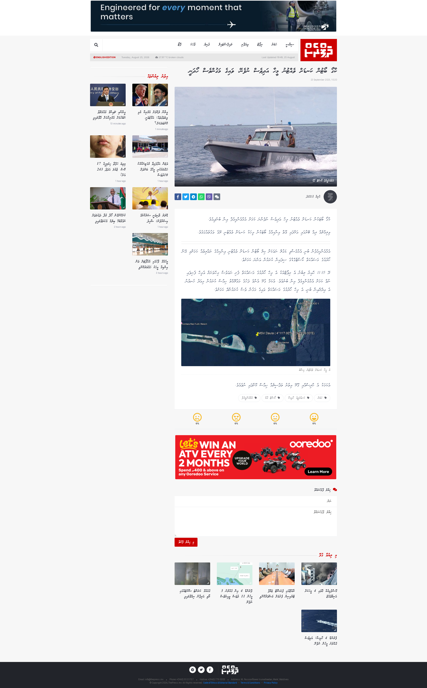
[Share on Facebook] (178, 196)
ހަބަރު (274, 44)
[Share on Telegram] (193, 196)
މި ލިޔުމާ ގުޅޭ (328, 555)
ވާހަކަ (192, 44)
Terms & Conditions (250, 683)
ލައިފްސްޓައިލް (225, 44)
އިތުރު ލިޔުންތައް (157, 76)
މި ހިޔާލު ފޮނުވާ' (186, 542)
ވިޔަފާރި (244, 44)
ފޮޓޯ (179, 44)
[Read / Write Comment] (217, 196)
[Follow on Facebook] (210, 669)
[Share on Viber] (209, 196)
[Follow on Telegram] (192, 669)
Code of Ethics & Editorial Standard (220, 683)
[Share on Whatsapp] (201, 196)
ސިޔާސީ (290, 44)
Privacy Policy (271, 683)
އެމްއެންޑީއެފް (248, 398)
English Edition (105, 57)
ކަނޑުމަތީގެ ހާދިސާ (297, 398)
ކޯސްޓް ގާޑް (271, 398)
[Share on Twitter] (185, 196)
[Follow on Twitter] (201, 669)
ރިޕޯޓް (260, 44)
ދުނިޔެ (207, 44)
